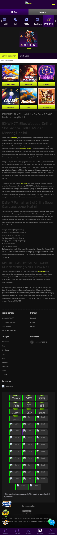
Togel (26, 24)
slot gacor (24, 183)
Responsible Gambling (9, 322)
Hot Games (5, 342)
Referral (32, 326)
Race (15, 24)
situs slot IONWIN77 (26, 149)
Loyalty (32, 322)
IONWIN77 (41, 271)
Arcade (4, 371)
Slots (3, 346)
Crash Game (48, 24)
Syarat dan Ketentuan (8, 330)
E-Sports (4, 375)
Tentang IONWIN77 (8, 318)
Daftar (14, 12)
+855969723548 (41, 342)
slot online (14, 138)
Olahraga (38, 24)
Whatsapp (9, 386)
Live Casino (5, 350)
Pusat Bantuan (6, 326)
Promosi (33, 318)
